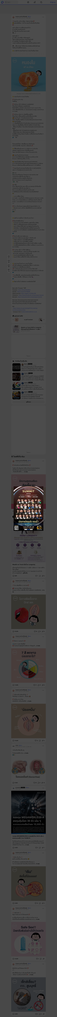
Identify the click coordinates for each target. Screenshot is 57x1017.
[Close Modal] (41, 488)
